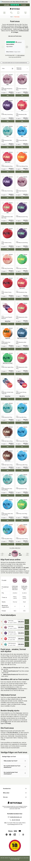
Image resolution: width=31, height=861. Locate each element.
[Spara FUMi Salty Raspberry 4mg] (17, 177)
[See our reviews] (15, 5)
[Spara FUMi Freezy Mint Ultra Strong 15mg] (3, 500)
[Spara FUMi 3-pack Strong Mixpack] (17, 378)
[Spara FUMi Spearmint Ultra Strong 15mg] (3, 475)
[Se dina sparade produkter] (18, 13)
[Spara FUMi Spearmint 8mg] (3, 403)
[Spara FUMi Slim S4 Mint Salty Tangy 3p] (3, 378)
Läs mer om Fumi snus (14, 36)
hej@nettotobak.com (16, 817)
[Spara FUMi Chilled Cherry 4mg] (3, 278)
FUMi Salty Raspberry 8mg (24, 587)
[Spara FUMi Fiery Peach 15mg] (17, 525)
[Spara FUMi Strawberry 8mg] (3, 152)
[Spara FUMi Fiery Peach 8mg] (3, 254)
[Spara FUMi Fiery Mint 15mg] (3, 525)
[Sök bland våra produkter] (11, 13)
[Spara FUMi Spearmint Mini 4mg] (3, 126)
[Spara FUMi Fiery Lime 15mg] (17, 500)
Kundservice (7, 788)
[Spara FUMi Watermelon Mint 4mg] (17, 353)
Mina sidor (6, 793)
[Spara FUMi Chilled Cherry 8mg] (3, 229)
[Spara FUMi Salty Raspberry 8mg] (17, 75)
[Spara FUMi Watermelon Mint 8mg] (17, 303)
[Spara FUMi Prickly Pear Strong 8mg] (3, 328)
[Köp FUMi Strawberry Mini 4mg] (27, 638)
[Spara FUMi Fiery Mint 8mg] (17, 403)
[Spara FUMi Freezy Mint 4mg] (17, 451)
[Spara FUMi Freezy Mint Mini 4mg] (17, 126)
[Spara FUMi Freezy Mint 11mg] (17, 427)
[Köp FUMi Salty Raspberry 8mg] (27, 627)
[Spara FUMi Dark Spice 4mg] (3, 451)
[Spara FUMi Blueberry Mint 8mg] (17, 328)
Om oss (5, 797)
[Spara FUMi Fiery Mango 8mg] (17, 152)
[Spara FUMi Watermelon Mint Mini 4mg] (3, 203)
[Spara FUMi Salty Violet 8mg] (3, 100)
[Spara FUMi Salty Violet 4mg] (3, 177)
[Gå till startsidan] (15, 9)
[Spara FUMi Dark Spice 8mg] (3, 427)
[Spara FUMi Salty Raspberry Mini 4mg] (3, 75)
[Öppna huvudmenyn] (4, 13)
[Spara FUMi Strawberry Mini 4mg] (17, 100)
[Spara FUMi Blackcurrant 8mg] (17, 229)
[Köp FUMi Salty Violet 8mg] (27, 633)
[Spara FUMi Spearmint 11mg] (17, 475)
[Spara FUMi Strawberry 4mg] (17, 278)
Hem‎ (11, 16)
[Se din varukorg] (25, 13)
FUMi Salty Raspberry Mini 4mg (15, 587)
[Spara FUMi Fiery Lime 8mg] (17, 254)
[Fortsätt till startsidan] (15, 802)
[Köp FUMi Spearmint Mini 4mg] (27, 644)
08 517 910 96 (16, 820)
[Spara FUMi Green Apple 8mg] (3, 353)
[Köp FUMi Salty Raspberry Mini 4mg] (27, 621)
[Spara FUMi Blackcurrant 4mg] (17, 203)
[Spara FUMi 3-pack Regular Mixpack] (3, 303)
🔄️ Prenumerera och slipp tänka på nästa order (14, 1)
